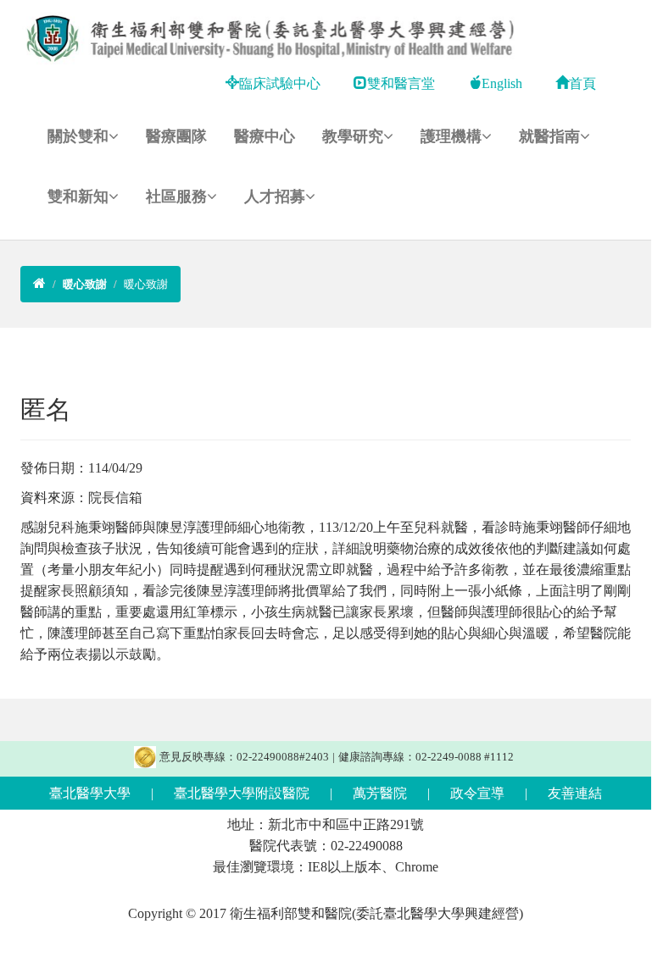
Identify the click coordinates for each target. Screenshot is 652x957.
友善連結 (575, 793)
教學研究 (352, 136)
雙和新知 (78, 196)
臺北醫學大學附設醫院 (241, 793)
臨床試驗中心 (279, 83)
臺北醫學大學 (90, 793)
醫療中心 (264, 136)
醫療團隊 (176, 136)
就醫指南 (549, 136)
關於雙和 (78, 136)
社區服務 (176, 196)
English (502, 83)
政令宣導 (477, 793)
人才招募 (274, 196)
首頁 (582, 83)
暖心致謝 (146, 284)
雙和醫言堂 (401, 83)
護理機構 (451, 136)
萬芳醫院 (380, 793)
